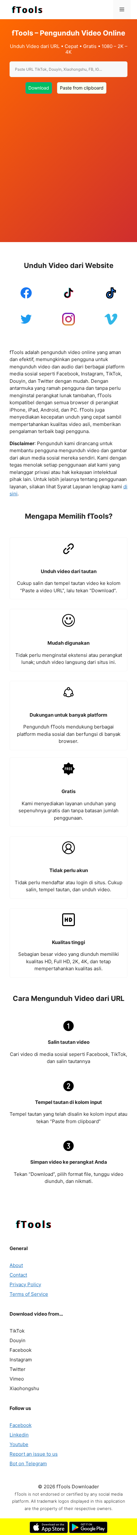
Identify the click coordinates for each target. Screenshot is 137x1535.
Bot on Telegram (28, 1463)
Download (38, 88)
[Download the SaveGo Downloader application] (49, 1531)
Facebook (21, 1425)
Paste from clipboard (82, 88)
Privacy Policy (25, 1284)
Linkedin (19, 1435)
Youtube (19, 1444)
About (16, 1265)
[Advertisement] (68, 163)
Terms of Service (29, 1294)
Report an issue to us (34, 1454)
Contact (18, 1275)
